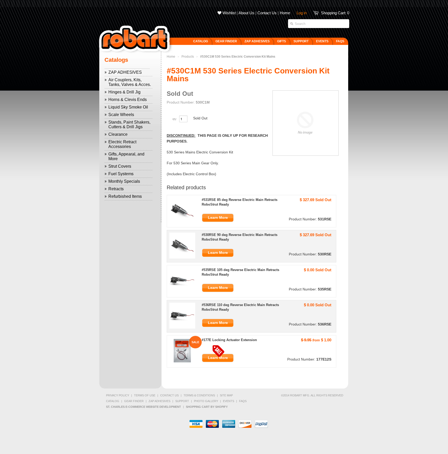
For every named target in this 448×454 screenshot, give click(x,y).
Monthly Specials (124, 181)
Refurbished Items (125, 196)
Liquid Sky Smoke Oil (128, 107)
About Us (246, 13)
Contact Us (267, 13)
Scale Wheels (121, 114)
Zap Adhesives (159, 401)
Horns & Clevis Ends (127, 99)
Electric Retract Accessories (122, 144)
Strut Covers (119, 166)
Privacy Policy (117, 395)
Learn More (218, 217)
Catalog (112, 401)
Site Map (226, 395)
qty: (175, 118)
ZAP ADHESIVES (125, 72)
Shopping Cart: (335, 13)
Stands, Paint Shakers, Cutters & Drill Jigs (129, 124)
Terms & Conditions (199, 395)
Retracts (116, 189)
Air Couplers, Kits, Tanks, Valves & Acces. (129, 82)
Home (285, 13)
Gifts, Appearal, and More (126, 156)
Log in (302, 13)
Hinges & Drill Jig (124, 92)
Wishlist (228, 13)
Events (228, 401)
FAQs (243, 401)
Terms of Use (144, 395)
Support (182, 401)
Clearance (118, 134)
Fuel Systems (121, 174)
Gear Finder (134, 401)
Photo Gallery (206, 401)
